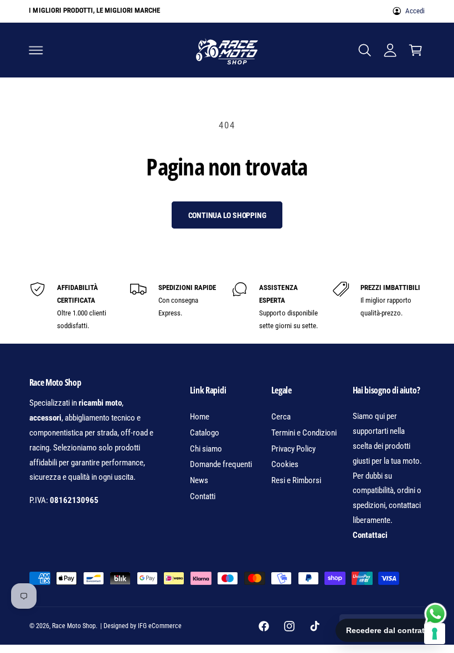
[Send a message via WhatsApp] (435, 614)
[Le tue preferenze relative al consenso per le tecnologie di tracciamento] (434, 633)
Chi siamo (206, 449)
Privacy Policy (293, 449)
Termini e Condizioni (304, 433)
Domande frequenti (221, 464)
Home (199, 417)
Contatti (202, 496)
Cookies (284, 464)
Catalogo (204, 433)
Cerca (281, 417)
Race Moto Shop (74, 626)
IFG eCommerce (159, 626)
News (199, 480)
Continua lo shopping (227, 215)
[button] (36, 50)
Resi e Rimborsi (296, 480)
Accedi (415, 11)
